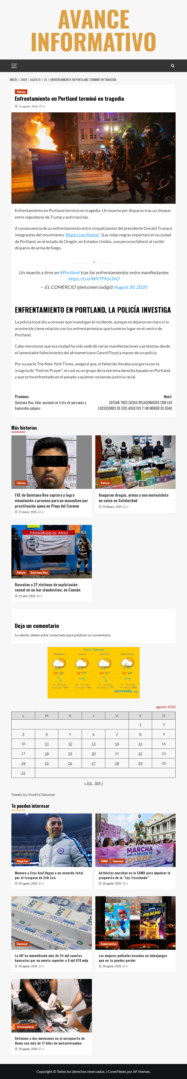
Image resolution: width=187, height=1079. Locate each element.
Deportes (22, 861)
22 (140, 753)
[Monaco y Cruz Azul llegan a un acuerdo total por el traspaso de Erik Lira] (51, 840)
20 (93, 753)
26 (70, 763)
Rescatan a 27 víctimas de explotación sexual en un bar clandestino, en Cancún (48, 587)
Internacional (25, 1027)
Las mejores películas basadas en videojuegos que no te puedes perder (133, 958)
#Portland (70, 272)
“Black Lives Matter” (83, 234)
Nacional (118, 861)
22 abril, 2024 (27, 596)
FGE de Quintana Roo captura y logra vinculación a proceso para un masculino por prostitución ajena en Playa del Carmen (51, 500)
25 (47, 763)
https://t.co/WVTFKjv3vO (93, 278)
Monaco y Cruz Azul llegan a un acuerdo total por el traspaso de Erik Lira (49, 875)
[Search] (173, 66)
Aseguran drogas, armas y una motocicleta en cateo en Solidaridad (133, 497)
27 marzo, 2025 (28, 512)
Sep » (99, 783)
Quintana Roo (39, 572)
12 (70, 743)
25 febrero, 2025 (112, 507)
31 (23, 773)
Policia (21, 92)
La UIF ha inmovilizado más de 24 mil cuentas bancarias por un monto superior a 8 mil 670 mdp (51, 958)
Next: (135, 402)
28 (117, 763)
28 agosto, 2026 (28, 883)
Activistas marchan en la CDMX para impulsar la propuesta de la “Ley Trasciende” (134, 875)
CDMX (104, 861)
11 (47, 743)
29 (140, 763)
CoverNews (117, 1071)
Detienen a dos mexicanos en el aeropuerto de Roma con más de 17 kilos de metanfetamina (50, 1040)
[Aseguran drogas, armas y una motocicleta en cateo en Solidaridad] (135, 462)
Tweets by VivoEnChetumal (33, 794)
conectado (57, 635)
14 (117, 743)
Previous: (50, 402)
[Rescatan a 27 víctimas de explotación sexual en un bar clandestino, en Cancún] (51, 551)
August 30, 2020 (130, 287)
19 (70, 753)
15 (140, 743)
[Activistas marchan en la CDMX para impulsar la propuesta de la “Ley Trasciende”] (135, 840)
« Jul (88, 783)
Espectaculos (109, 944)
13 (93, 743)
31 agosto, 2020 (28, 106)
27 (93, 763)
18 (47, 753)
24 (23, 763)
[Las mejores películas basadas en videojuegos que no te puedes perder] (135, 923)
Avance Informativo (93, 29)
